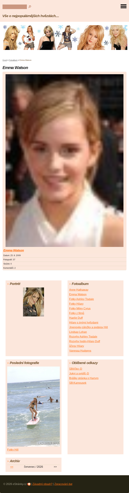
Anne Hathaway (78, 289)
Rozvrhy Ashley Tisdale (83, 336)
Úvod (5, 60)
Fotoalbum (13, 60)
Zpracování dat (63, 484)
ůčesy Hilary (76, 346)
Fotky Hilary (76, 303)
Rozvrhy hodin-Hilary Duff (84, 341)
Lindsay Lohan (78, 332)
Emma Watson (13, 250)
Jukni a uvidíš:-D (79, 373)
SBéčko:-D (75, 368)
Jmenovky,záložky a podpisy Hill (88, 327)
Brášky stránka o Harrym (83, 378)
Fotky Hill (12, 449)
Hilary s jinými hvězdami (83, 322)
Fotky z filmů (76, 313)
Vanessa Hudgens (80, 350)
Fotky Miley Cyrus (80, 308)
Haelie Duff (76, 317)
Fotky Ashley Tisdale (81, 299)
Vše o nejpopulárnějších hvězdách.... (30, 16)
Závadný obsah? (42, 484)
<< (11, 466)
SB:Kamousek (77, 382)
